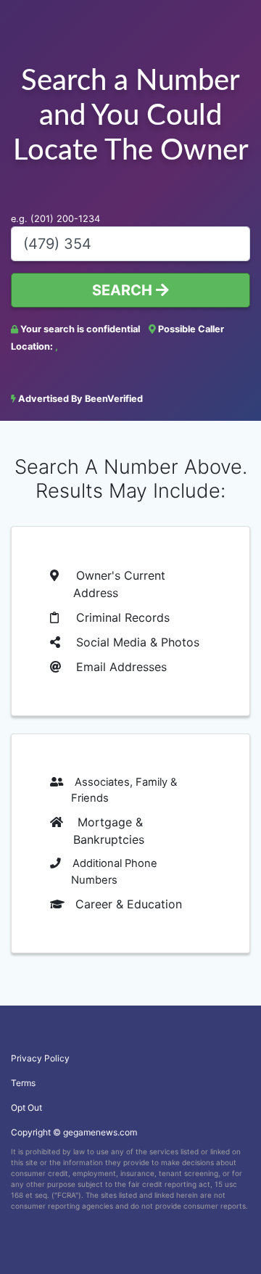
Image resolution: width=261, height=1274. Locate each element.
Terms (23, 1082)
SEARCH (124, 290)
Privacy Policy (40, 1058)
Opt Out (26, 1107)
